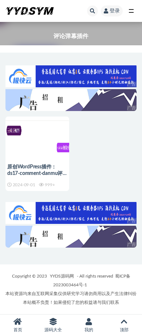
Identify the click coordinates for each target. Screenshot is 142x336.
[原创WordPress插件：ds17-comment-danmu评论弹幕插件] (37, 147)
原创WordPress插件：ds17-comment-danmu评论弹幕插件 (35, 173)
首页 (17, 330)
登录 (115, 11)
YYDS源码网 (62, 276)
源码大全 (53, 330)
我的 (88, 330)
